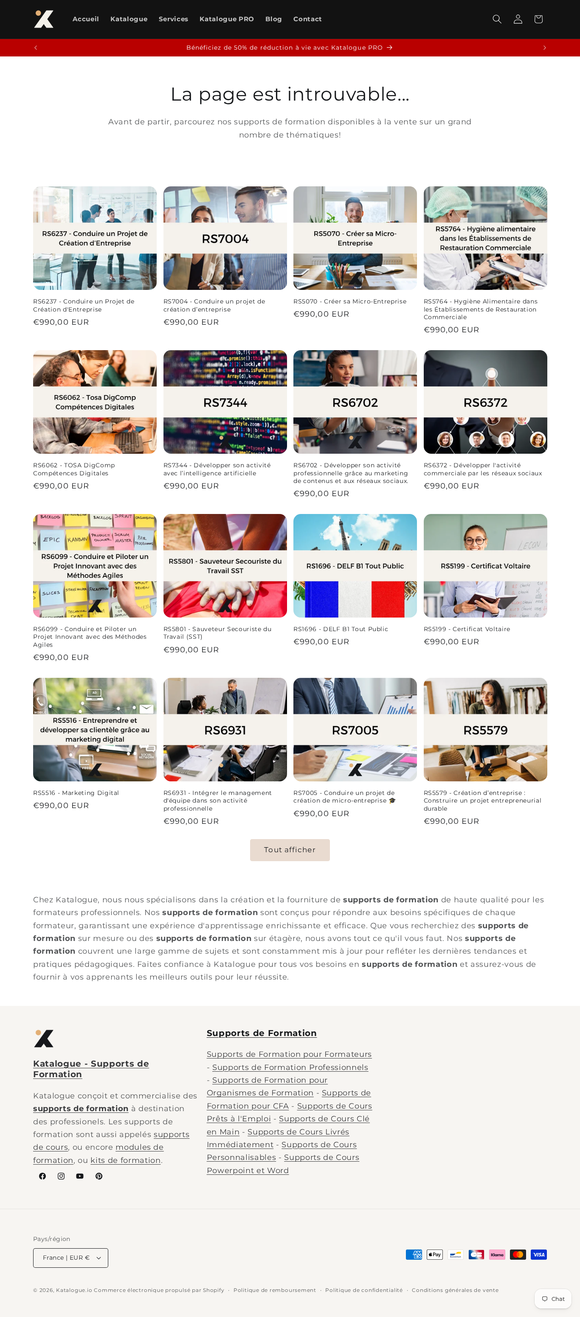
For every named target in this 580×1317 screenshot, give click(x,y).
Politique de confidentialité (364, 1290)
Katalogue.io (74, 1290)
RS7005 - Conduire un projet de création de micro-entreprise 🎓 (345, 797)
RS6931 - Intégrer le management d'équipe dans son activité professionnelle (217, 800)
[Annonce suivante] (544, 48)
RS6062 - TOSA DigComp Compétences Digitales (74, 469)
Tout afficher (289, 849)
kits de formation (125, 1160)
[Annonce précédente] (35, 48)
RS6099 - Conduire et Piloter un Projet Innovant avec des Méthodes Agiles (90, 637)
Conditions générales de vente (455, 1290)
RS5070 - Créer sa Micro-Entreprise (349, 301)
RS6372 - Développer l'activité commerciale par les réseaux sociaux (483, 469)
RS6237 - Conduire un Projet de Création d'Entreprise (84, 305)
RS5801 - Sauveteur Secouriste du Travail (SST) (217, 633)
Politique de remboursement (275, 1290)
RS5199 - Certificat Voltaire (467, 629)
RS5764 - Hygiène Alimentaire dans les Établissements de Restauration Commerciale (481, 309)
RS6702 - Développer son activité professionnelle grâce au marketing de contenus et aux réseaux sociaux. (350, 473)
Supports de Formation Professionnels (290, 1067)
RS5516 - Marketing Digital (76, 793)
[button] (497, 19)
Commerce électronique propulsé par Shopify (159, 1290)
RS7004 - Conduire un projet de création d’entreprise (214, 305)
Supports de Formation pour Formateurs (289, 1054)
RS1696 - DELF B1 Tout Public (340, 629)
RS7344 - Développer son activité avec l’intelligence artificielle (217, 469)
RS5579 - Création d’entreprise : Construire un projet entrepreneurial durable (483, 800)
